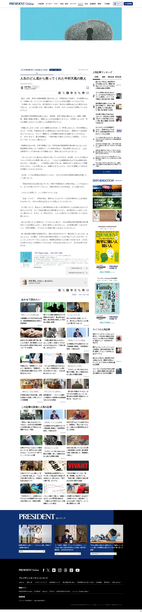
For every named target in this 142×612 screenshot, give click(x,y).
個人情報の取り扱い (69, 582)
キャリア (73, 4)
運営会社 (106, 582)
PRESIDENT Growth (25, 591)
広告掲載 (99, 582)
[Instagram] (60, 570)
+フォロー (35, 86)
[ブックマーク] (87, 88)
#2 (62, 73)
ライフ (80, 4)
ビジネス (49, 4)
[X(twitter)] (48, 570)
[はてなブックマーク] (54, 570)
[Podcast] (71, 570)
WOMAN (37, 591)
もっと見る (106, 172)
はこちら (107, 272)
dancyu (44, 591)
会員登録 (129, 3)
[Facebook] (43, 570)
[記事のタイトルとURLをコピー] (79, 93)
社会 (86, 4)
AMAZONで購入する (76, 268)
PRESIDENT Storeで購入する (76, 272)
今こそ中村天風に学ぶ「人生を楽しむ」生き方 (34, 70)
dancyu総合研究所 (39, 600)
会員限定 (93, 4)
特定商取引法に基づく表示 (85, 582)
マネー (56, 4)
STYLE (51, 591)
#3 (80, 73)
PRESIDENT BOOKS (26, 84)
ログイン (119, 3)
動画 (99, 4)
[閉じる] (141, 611)
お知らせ (21, 582)
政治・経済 (64, 4)
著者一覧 (29, 582)
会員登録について (54, 582)
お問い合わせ (116, 582)
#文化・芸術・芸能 (55, 70)
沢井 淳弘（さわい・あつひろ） (41, 281)
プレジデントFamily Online (80, 591)
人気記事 (41, 4)
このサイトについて (41, 582)
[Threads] (65, 570)
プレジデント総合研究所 (25, 600)
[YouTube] (78, 570)
